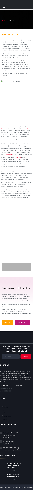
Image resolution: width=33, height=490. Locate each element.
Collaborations (22, 322)
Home (3, 20)
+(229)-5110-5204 (8, 441)
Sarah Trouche (27, 129)
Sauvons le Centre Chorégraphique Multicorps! (14, 466)
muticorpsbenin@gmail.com (12, 450)
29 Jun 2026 (12, 479)
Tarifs (3, 413)
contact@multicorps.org (11, 448)
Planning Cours (6, 416)
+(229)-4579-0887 (9, 444)
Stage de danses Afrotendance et (13, 475)
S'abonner (26, 356)
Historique (5, 407)
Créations (7, 322)
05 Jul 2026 (11, 470)
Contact (4, 419)
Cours (3, 410)
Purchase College (7, 154)
